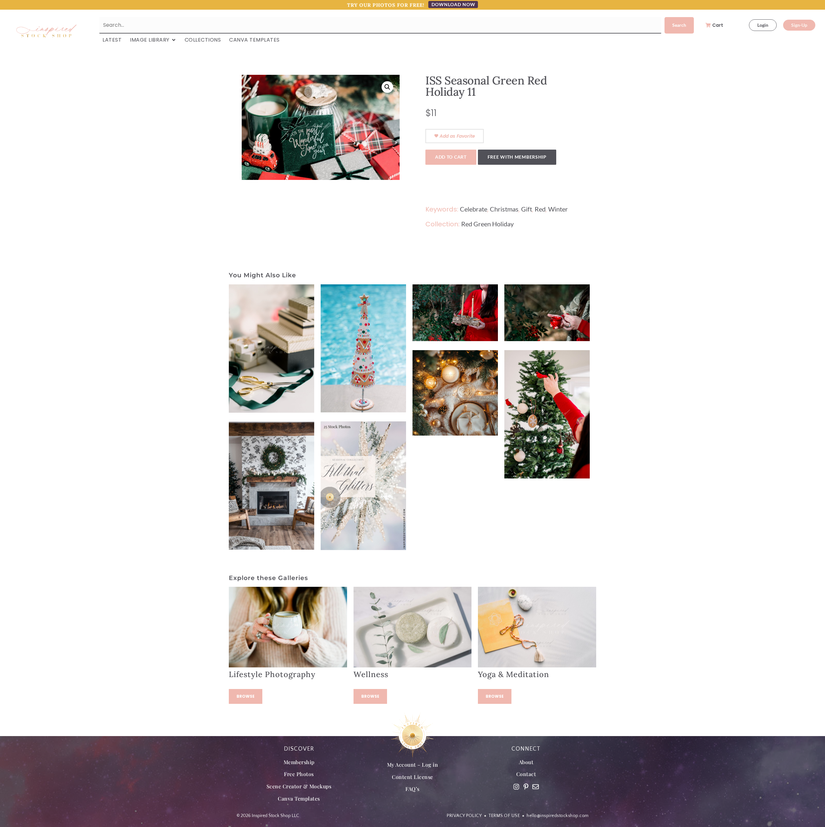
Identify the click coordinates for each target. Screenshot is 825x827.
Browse (246, 696)
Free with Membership (517, 157)
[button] (387, 87)
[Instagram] (516, 786)
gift (526, 209)
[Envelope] (535, 786)
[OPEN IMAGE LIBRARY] (173, 40)
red (540, 209)
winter (558, 209)
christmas (504, 209)
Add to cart (451, 157)
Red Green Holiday (487, 224)
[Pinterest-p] (526, 786)
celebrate (473, 209)
